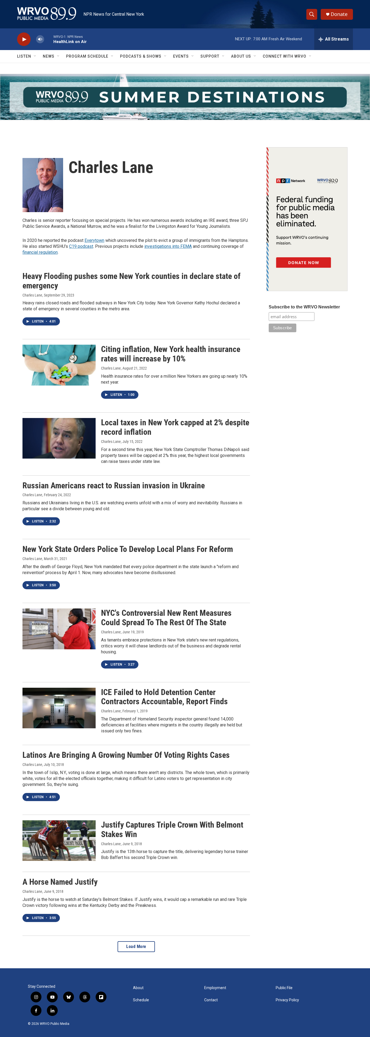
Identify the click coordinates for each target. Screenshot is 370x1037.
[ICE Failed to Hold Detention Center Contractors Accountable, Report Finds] (59, 708)
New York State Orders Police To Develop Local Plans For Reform (127, 549)
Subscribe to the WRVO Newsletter (304, 307)
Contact (211, 1000)
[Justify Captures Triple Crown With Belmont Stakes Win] (59, 840)
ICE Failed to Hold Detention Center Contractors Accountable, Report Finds (164, 696)
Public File (284, 988)
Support (209, 56)
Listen (24, 56)
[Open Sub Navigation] (35, 56)
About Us (241, 56)
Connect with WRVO (284, 56)
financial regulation (40, 252)
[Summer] (185, 97)
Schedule (141, 1000)
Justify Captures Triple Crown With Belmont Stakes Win (172, 829)
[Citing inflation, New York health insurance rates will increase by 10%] (59, 365)
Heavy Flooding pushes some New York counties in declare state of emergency (131, 280)
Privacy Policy (287, 1000)
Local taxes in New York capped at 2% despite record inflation (175, 427)
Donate (339, 14)
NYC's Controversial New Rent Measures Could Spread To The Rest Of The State (166, 617)
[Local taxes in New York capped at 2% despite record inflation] (59, 438)
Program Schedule (87, 56)
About (138, 988)
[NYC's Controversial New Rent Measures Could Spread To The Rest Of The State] (59, 628)
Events (181, 56)
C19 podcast (81, 246)
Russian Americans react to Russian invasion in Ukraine (113, 485)
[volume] (40, 39)
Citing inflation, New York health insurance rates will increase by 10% (170, 353)
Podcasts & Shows (140, 56)
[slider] (49, 39)
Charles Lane (32, 295)
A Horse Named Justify (60, 882)
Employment (215, 988)
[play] (24, 39)
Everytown (94, 240)
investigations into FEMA (168, 246)
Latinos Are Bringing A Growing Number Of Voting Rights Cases (126, 755)
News (48, 56)
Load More (136, 946)
